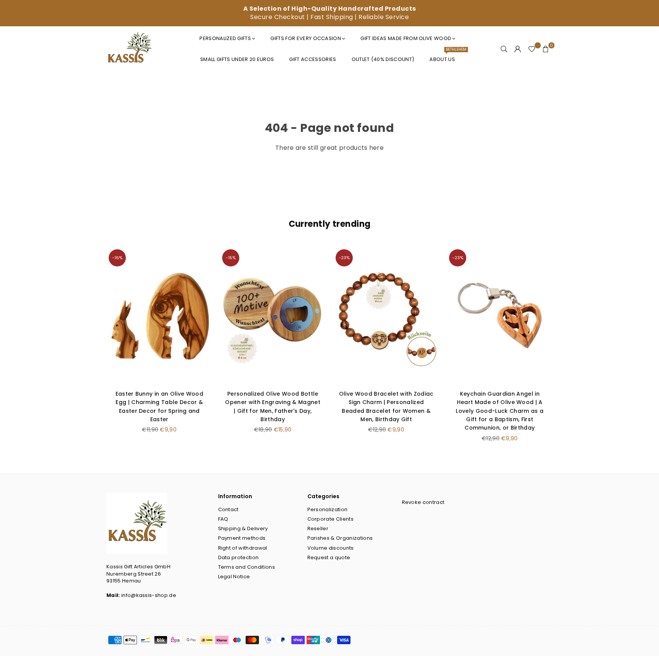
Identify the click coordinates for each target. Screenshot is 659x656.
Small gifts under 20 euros (237, 59)
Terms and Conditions (246, 567)
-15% (231, 258)
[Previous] (97, 349)
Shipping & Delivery (243, 528)
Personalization (327, 509)
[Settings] (518, 49)
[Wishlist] (532, 49)
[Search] (504, 49)
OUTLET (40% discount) (383, 59)
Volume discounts (330, 548)
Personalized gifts (225, 38)
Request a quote (328, 557)
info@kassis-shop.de (148, 595)
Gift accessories (312, 59)
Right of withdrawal (242, 548)
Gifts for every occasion (305, 38)
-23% (344, 258)
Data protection (238, 557)
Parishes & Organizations (340, 538)
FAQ (223, 519)
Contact (228, 509)
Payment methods (242, 538)
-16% (117, 258)
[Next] (561, 349)
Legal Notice (234, 576)
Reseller (318, 528)
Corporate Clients (330, 519)
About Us (445, 56)
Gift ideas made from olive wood (405, 38)
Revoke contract (423, 502)
